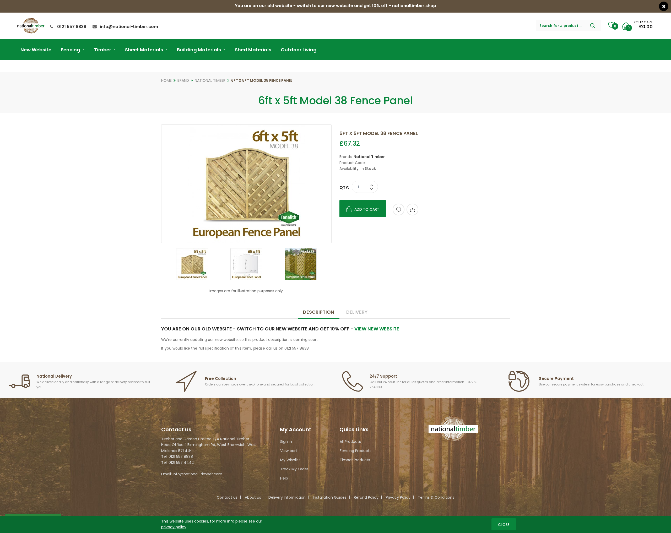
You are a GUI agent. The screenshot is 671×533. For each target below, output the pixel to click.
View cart (288, 450)
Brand (183, 80)
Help (284, 478)
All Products (350, 441)
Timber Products (355, 460)
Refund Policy (366, 497)
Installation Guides (330, 497)
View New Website (376, 328)
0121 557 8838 (71, 27)
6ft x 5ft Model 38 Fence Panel (262, 80)
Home (166, 80)
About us (253, 497)
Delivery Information (287, 497)
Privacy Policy (398, 497)
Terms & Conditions (436, 497)
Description (318, 312)
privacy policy (173, 527)
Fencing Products (355, 450)
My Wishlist (290, 460)
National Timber (210, 80)
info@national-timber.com (129, 27)
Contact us (227, 497)
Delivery (356, 312)
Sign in (286, 441)
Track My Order (294, 469)
